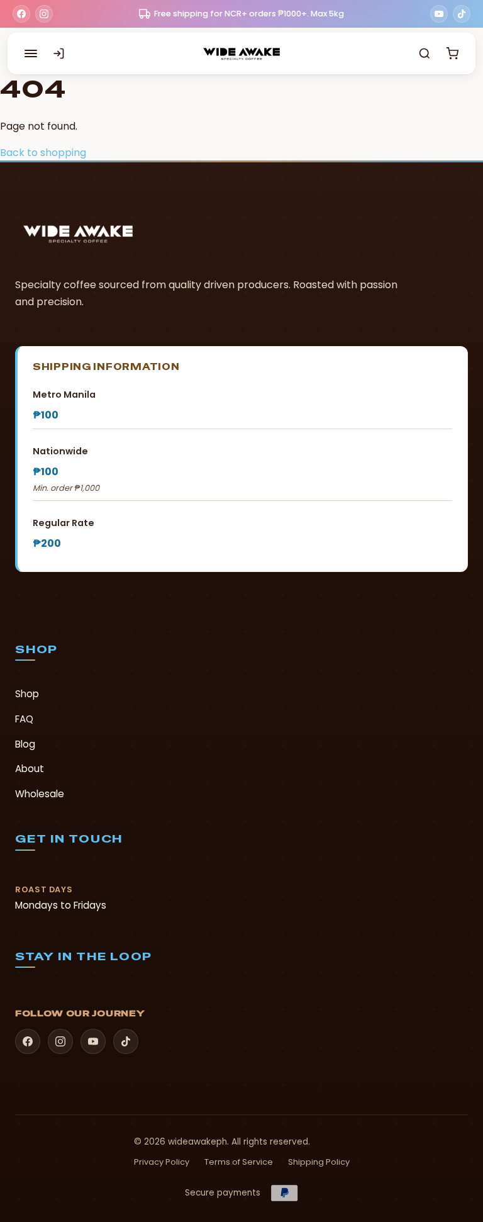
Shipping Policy (319, 1162)
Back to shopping (43, 152)
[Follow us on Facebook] (21, 14)
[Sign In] (58, 53)
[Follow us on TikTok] (461, 14)
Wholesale (39, 793)
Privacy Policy (161, 1162)
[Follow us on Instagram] (44, 14)
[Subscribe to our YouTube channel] (439, 14)
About (29, 768)
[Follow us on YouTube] (93, 1041)
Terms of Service (238, 1162)
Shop (27, 693)
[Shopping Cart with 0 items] (452, 53)
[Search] (424, 53)
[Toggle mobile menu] (30, 53)
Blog (25, 744)
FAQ (24, 719)
